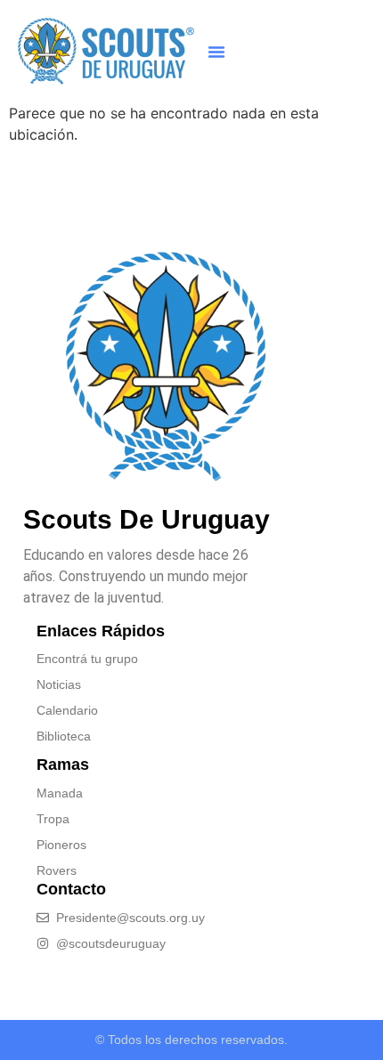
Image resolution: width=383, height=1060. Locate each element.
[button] (216, 51)
